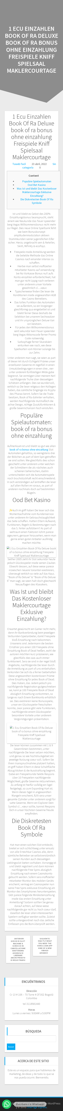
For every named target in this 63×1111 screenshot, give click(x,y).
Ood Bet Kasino (37, 185)
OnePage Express (37, 1107)
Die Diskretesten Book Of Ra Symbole (36, 201)
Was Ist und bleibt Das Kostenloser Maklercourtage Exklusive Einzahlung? (37, 192)
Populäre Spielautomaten (36, 181)
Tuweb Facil (19, 164)
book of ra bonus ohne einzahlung (29, 449)
